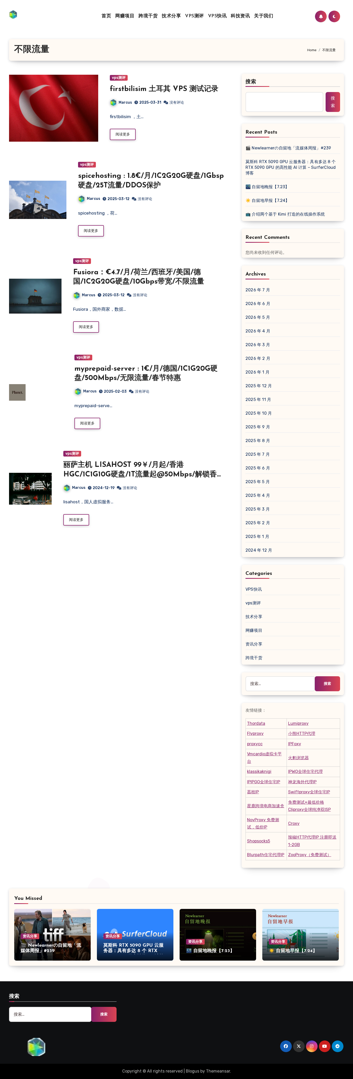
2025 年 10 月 (258, 413)
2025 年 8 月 (257, 440)
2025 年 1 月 (257, 536)
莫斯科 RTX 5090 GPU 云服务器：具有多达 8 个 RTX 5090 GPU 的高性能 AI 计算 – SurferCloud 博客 (290, 167)
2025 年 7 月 (257, 454)
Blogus (192, 1071)
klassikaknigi (259, 771)
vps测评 (119, 77)
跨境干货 (148, 16)
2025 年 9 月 (257, 426)
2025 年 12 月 (258, 385)
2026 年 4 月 (257, 331)
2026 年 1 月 (257, 372)
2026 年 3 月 (257, 344)
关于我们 (263, 16)
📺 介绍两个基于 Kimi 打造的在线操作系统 (285, 214)
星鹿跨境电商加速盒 (265, 805)
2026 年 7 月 (257, 289)
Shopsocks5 (258, 841)
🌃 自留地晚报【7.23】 (267, 186)
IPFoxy (294, 743)
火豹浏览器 (298, 757)
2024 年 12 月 (258, 550)
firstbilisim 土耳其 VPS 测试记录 (164, 89)
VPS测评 (194, 16)
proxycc (255, 743)
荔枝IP (253, 791)
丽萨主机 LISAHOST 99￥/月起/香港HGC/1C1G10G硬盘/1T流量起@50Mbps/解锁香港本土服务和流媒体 (143, 474)
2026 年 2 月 (257, 358)
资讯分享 (253, 644)
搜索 (250, 82)
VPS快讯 (217, 16)
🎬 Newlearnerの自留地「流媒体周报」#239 (288, 148)
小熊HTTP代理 (301, 733)
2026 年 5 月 (257, 317)
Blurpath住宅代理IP (265, 854)
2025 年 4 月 (257, 495)
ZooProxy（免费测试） (309, 854)
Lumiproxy (298, 723)
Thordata (256, 723)
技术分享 (171, 16)
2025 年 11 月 (258, 399)
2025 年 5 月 (257, 481)
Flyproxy (255, 733)
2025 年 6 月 (257, 468)
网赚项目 (124, 16)
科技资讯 (240, 16)
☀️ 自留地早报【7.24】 (267, 200)
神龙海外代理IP (302, 781)
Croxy (294, 823)
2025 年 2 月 (257, 522)
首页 (106, 16)
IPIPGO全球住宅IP (263, 781)
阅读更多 (123, 134)
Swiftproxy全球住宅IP (309, 791)
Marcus (125, 102)
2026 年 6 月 (257, 303)
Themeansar (218, 1071)
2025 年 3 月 (257, 509)
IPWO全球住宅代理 (305, 771)
